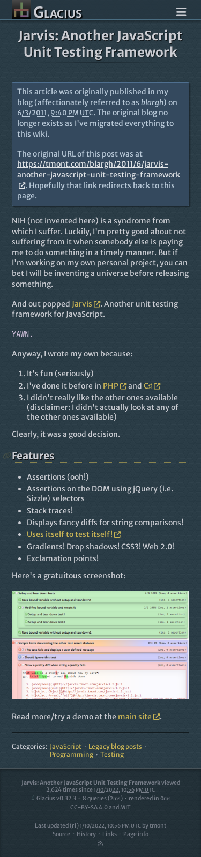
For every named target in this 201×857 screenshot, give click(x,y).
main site (135, 716)
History (86, 834)
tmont (158, 825)
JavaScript (65, 746)
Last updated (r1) (88, 825)
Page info (135, 834)
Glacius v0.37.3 (56, 798)
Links (109, 834)
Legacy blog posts (115, 746)
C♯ (148, 386)
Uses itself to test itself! (70, 534)
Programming (71, 754)
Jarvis (82, 304)
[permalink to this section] (7, 455)
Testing (112, 754)
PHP (110, 386)
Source (61, 834)
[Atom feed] (101, 843)
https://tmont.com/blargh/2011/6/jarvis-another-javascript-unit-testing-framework (98, 169)
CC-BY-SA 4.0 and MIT (100, 807)
